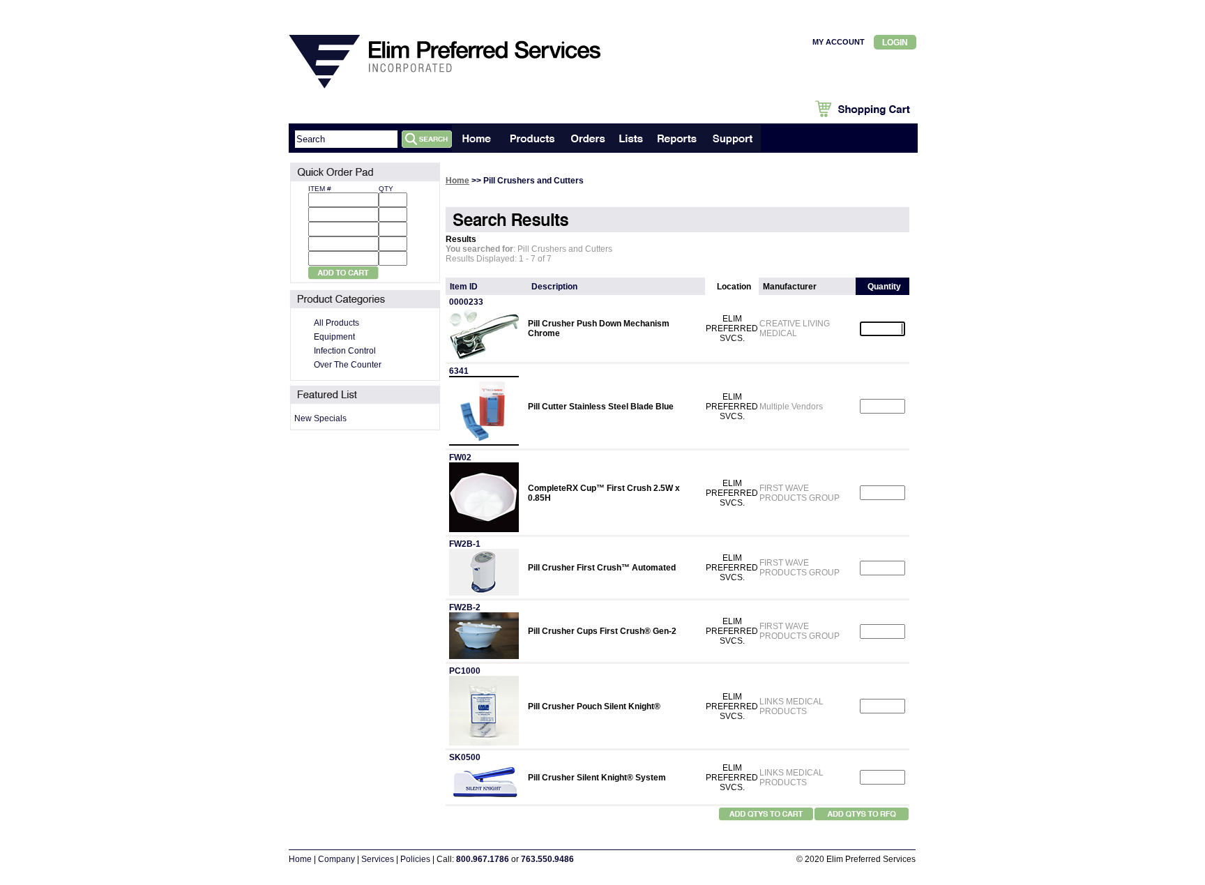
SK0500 (464, 757)
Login (895, 42)
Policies (415, 859)
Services (377, 859)
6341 (459, 371)
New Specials (320, 418)
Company (336, 859)
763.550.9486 (547, 859)
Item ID (464, 287)
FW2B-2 (464, 607)
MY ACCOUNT (838, 42)
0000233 (466, 302)
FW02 (460, 457)
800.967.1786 (482, 859)
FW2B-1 (464, 544)
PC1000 (464, 671)
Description (554, 287)
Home (457, 181)
